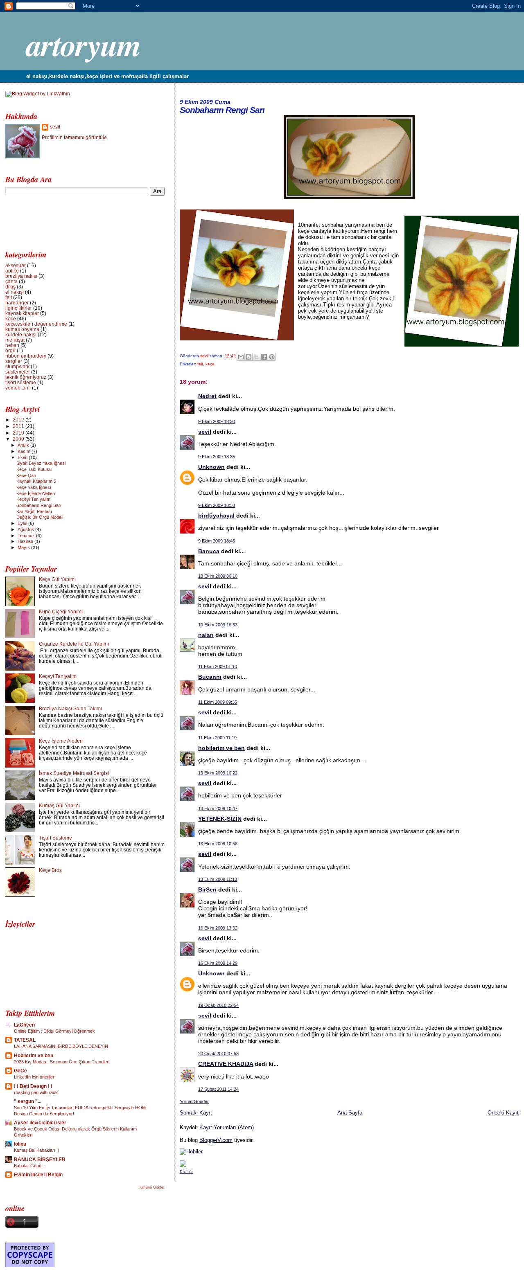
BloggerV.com (216, 1140)
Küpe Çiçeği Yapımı (61, 611)
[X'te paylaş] (256, 357)
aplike (12, 270)
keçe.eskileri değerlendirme (36, 324)
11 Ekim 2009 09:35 (217, 702)
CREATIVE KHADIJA (225, 1064)
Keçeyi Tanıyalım (33, 499)
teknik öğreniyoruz (25, 377)
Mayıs (24, 547)
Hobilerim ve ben (33, 1055)
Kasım (25, 451)
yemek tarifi (18, 387)
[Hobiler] (191, 1151)
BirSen (207, 889)
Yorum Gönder (194, 1101)
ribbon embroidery (25, 355)
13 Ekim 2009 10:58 (217, 843)
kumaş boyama (22, 329)
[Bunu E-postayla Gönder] (241, 357)
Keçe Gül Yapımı (57, 579)
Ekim (23, 457)
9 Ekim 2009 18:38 (216, 505)
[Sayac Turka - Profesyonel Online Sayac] (183, 1165)
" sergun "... (27, 1101)
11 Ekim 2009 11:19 (217, 737)
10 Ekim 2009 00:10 (217, 576)
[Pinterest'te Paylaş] (272, 357)
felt (200, 364)
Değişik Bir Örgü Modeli (39, 517)
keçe (210, 364)
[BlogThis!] (248, 357)
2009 (19, 438)
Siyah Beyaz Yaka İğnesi (41, 463)
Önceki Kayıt (503, 1113)
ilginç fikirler (18, 308)
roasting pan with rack (36, 1092)
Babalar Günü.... (30, 1165)
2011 (19, 426)
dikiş (10, 286)
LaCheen (24, 1024)
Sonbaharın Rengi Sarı (38, 505)
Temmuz (27, 535)
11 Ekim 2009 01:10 (217, 666)
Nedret (207, 396)
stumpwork (17, 366)
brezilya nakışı (21, 276)
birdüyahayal (216, 515)
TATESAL (25, 1040)
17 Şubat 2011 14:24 (218, 1089)
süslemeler (17, 371)
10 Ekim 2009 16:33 (217, 624)
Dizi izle (186, 1172)
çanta (11, 281)
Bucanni (209, 676)
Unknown (211, 467)
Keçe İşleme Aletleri (35, 493)
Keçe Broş (50, 870)
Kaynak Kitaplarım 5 (36, 481)
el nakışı (14, 292)
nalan (206, 635)
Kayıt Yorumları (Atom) (226, 1127)
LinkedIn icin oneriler (34, 1076)
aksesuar (15, 265)
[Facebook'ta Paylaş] (264, 357)
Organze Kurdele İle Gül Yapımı (74, 643)
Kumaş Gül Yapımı (59, 805)
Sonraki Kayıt (196, 1113)
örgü (10, 350)
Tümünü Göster (151, 1187)
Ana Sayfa (349, 1113)
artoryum (83, 44)
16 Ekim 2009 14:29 (217, 963)
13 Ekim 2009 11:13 (217, 879)
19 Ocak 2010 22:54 (218, 1005)
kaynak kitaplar (22, 313)
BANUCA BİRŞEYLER (40, 1159)
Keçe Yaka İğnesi (33, 487)
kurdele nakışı (20, 334)
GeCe (20, 1070)
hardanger (17, 302)
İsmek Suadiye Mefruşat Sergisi (74, 773)
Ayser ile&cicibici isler (40, 1122)
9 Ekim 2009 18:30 (216, 421)
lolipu (20, 1143)
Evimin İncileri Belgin (38, 1174)
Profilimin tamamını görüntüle (74, 137)
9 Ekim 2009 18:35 (216, 456)
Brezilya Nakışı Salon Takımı (70, 708)
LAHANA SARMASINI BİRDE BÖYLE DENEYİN (61, 1046)
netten (12, 345)
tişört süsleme (20, 382)
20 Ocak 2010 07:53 (218, 1053)
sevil (205, 356)
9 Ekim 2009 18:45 (216, 540)
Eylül (23, 523)
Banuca (208, 551)
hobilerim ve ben (221, 748)
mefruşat (15, 339)
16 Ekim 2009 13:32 (217, 927)
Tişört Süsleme (55, 837)
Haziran (26, 541)
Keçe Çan (26, 475)
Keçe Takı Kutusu (34, 469)
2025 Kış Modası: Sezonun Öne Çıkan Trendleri (61, 1061)
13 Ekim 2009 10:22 (217, 772)
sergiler (13, 361)
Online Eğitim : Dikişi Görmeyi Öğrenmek (54, 1031)
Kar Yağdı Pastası (34, 511)
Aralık (24, 445)
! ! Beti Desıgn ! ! (33, 1086)
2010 (19, 432)
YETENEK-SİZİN (220, 818)
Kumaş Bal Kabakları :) (36, 1150)
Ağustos (26, 529)
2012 (19, 419)
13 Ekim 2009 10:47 (217, 808)
